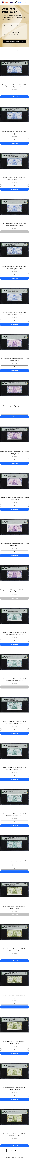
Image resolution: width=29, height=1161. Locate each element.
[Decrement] (1, 93)
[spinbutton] (14, 93)
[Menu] (25, 2)
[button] (22, 2)
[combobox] (21, 50)
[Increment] (28, 93)
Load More (14, 1151)
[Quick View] (14, 68)
